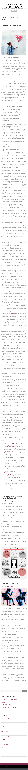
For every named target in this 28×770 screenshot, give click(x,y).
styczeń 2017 (4, 729)
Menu (14, 10)
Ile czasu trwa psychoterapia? (10, 446)
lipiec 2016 (3, 742)
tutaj (2, 533)
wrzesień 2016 (4, 739)
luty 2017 (3, 726)
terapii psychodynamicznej (7, 313)
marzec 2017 (4, 723)
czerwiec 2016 (4, 744)
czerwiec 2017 (4, 721)
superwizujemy (15, 199)
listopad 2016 (4, 734)
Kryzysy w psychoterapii (6, 702)
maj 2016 (3, 747)
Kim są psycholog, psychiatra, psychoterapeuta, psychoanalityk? (13, 499)
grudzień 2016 (4, 731)
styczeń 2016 (4, 755)
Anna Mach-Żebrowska (14, 5)
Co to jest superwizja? (8, 480)
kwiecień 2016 (4, 749)
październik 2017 (5, 718)
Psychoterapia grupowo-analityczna (9, 699)
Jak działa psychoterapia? (9, 443)
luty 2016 (3, 752)
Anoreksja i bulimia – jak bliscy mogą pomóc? (11, 709)
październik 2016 (5, 736)
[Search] (24, 691)
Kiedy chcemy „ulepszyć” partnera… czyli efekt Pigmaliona (13, 707)
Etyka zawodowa (7, 452)
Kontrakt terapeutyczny (11, 25)
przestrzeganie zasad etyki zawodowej (9, 662)
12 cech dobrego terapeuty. (10, 465)
